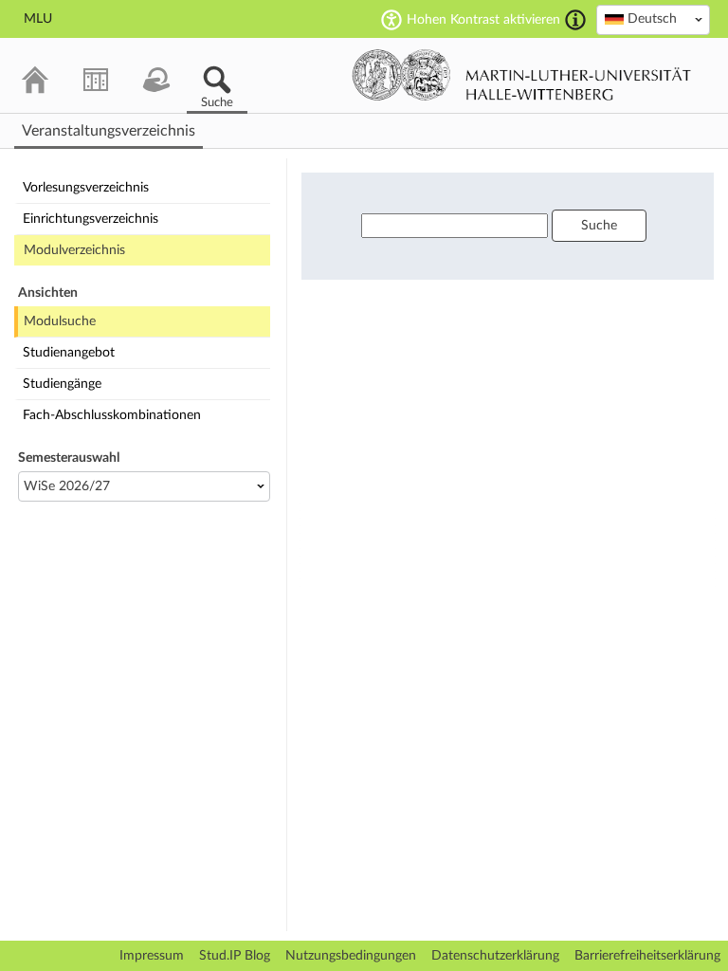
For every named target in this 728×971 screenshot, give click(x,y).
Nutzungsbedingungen (350, 955)
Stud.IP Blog (234, 955)
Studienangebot (69, 352)
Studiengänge (62, 384)
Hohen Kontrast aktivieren (483, 20)
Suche (599, 225)
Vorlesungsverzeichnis (86, 187)
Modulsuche (60, 321)
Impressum (151, 955)
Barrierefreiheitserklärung (647, 955)
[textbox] (653, 19)
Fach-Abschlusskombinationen (112, 415)
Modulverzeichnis (74, 250)
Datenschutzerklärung (495, 955)
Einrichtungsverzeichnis (90, 219)
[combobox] (653, 20)
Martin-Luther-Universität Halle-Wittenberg (522, 75)
